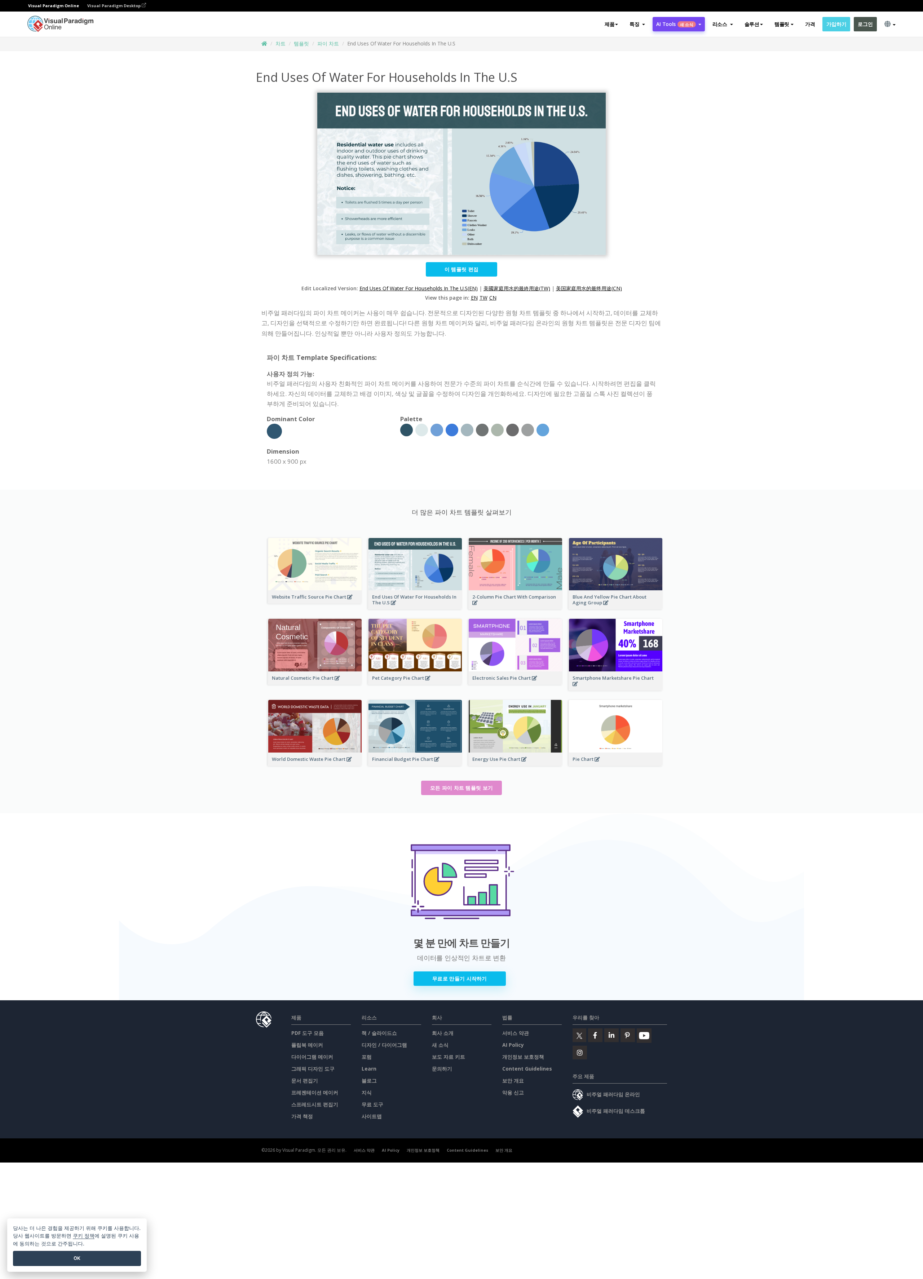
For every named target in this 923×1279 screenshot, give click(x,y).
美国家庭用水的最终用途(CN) (589, 288)
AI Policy (513, 1044)
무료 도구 (372, 1104)
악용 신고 (513, 1092)
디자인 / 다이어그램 (384, 1044)
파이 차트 (328, 43)
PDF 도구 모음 (307, 1032)
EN (474, 297)
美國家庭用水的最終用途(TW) (516, 288)
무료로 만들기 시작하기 (459, 978)
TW (483, 297)
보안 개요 (513, 1080)
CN (492, 297)
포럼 (367, 1056)
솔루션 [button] (752, 24)
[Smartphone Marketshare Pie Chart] (615, 688)
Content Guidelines (527, 1068)
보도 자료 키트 (448, 1056)
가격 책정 (302, 1116)
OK (77, 1258)
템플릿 (301, 43)
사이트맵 (372, 1116)
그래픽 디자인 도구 (313, 1068)
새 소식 (440, 1044)
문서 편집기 (304, 1080)
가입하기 (836, 24)
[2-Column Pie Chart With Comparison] (515, 607)
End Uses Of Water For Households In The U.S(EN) (418, 288)
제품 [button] (609, 24)
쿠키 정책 (83, 1235)
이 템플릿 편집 (461, 269)
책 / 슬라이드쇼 (379, 1032)
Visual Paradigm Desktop (114, 5)
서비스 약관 (515, 1032)
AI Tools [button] (674, 24)
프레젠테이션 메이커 (314, 1092)
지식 (367, 1092)
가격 (810, 24)
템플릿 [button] (781, 24)
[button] (637, 24)
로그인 (865, 24)
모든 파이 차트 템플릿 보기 (461, 787)
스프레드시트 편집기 (314, 1104)
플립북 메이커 (307, 1044)
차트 (280, 43)
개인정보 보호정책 (523, 1056)
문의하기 (442, 1068)
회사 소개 (443, 1032)
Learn (369, 1068)
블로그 (369, 1080)
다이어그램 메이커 (312, 1056)
